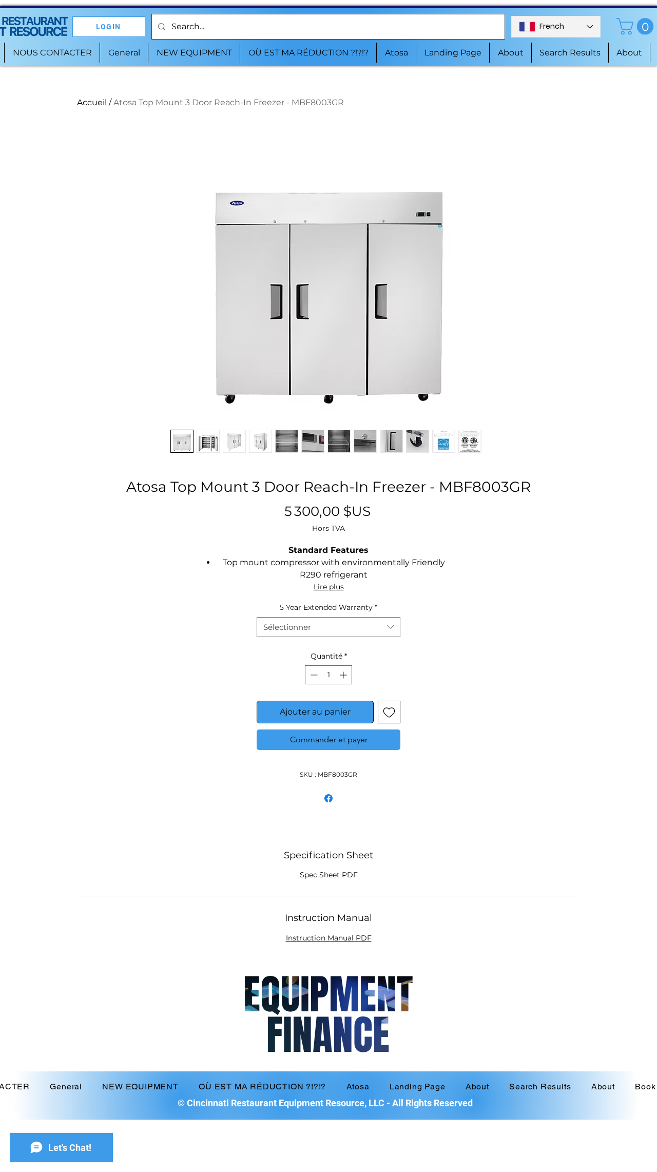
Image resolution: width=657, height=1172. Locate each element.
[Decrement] (312, 675)
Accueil (92, 102)
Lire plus (329, 586)
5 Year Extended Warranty (328, 607)
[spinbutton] (328, 675)
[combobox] (328, 627)
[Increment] (344, 675)
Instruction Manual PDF (329, 938)
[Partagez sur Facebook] (328, 798)
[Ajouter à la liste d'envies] (389, 712)
